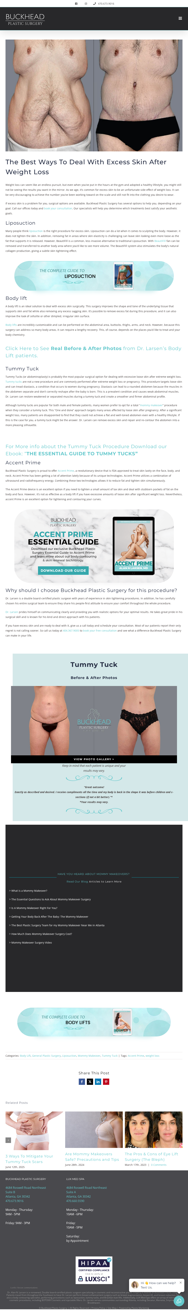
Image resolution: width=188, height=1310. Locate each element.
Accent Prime (66, 470)
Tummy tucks (14, 381)
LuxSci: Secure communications (23, 1288)
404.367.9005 (71, 630)
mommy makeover (151, 405)
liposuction (36, 231)
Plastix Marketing (140, 1308)
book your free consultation (100, 630)
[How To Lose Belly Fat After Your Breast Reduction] (153, 1114)
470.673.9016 (15, 1201)
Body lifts (11, 325)
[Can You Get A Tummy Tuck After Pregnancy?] (94, 1114)
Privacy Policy (98, 1308)
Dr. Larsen (12, 612)
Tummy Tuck (110, 1055)
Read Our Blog (77, 881)
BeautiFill (160, 241)
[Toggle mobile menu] (180, 18)
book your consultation (58, 208)
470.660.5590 (75, 1201)
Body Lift (25, 1055)
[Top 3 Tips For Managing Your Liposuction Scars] (34, 1114)
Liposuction (69, 1055)
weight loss (152, 1055)
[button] (8, 1140)
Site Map (112, 1308)
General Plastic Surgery (46, 1055)
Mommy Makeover (89, 1055)
